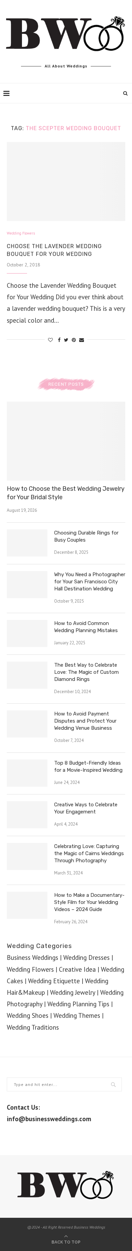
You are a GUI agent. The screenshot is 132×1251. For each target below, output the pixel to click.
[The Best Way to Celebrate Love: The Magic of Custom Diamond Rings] (27, 675)
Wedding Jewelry (72, 992)
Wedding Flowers (21, 233)
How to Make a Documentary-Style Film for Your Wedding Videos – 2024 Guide (89, 902)
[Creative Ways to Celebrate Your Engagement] (27, 814)
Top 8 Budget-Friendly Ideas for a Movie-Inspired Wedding (88, 766)
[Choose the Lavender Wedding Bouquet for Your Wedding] (66, 181)
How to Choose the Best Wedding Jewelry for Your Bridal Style (66, 493)
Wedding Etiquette (54, 981)
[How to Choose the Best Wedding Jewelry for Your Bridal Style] (66, 441)
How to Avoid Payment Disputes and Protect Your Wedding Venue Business (85, 721)
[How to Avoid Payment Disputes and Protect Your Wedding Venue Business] (27, 724)
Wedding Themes (76, 1015)
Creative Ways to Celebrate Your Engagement (85, 808)
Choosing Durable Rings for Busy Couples (86, 536)
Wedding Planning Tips (78, 1004)
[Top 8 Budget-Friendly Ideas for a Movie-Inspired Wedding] (27, 773)
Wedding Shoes (27, 1015)
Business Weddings (32, 957)
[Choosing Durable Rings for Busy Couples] (27, 543)
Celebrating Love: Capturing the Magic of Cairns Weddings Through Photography (89, 853)
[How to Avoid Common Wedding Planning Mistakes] (27, 633)
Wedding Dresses (86, 957)
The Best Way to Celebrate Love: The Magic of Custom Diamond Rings (86, 672)
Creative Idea (77, 969)
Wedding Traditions (33, 1027)
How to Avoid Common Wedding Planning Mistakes (86, 626)
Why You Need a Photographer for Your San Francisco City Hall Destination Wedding (89, 581)
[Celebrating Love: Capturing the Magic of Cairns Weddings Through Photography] (27, 856)
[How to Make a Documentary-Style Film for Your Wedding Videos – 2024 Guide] (27, 905)
